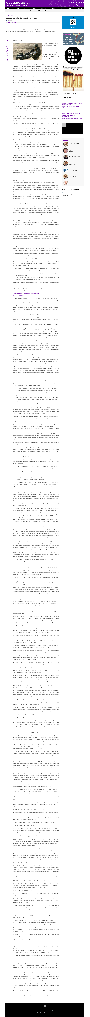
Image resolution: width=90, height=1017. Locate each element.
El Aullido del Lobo (73, 182)
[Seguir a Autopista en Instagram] (75, 2)
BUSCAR (82, 2)
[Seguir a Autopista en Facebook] (71, 2)
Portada (9, 8)
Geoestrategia (9, 15)
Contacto (38, 1010)
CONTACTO (71, 8)
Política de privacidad (44, 1010)
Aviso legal (51, 1010)
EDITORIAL (26, 8)
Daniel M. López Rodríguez (74, 156)
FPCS (70, 169)
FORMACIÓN (80, 8)
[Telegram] (44, 1006)
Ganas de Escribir (72, 176)
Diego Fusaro (71, 150)
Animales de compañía (73, 163)
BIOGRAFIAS (62, 8)
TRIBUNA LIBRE (44, 8)
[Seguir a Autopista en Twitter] (73, 2)
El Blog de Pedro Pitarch (74, 143)
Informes (53, 8)
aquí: (67, 107)
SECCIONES (34, 8)
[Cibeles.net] (48, 1012)
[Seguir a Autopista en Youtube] (76, 2)
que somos (17, 8)
